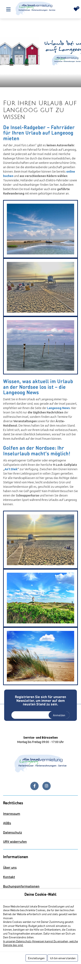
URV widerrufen (15, 841)
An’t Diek (11, 469)
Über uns (10, 867)
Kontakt (9, 876)
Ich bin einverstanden (63, 958)
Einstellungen (36, 958)
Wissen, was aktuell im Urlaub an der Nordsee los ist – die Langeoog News (38, 386)
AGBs (7, 823)
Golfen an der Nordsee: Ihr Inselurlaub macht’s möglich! (36, 450)
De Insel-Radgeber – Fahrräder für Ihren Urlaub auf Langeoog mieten (39, 133)
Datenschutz (12, 832)
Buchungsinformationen (21, 886)
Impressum (11, 813)
